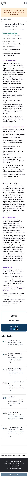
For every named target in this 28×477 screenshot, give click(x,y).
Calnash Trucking (12, 399)
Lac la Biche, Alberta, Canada (15, 344)
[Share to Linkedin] (14, 329)
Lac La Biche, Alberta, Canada (10, 29)
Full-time (15, 26)
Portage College (7, 26)
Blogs (22, 463)
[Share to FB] (11, 329)
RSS (7, 461)
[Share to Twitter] (17, 329)
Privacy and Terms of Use (11, 463)
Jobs (11, 461)
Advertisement (5, 455)
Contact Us (17, 461)
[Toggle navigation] (25, 3)
